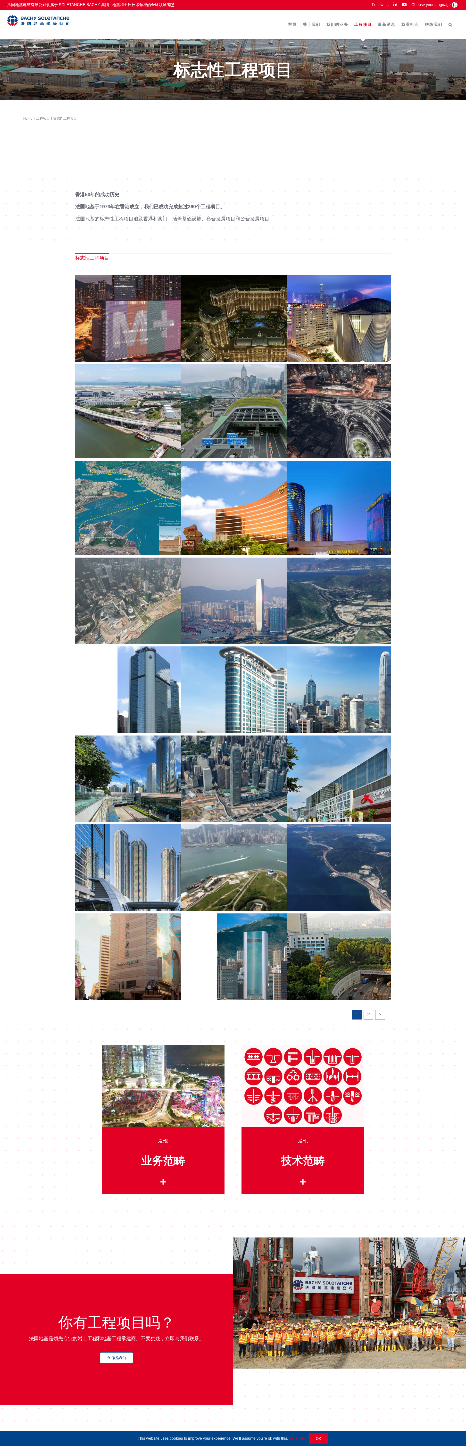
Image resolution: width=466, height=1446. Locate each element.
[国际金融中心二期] (365, 698)
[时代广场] (153, 965)
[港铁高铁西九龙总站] (365, 416)
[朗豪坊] (259, 698)
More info (297, 1438)
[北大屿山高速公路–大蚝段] (365, 876)
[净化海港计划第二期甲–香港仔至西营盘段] (153, 513)
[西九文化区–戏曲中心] (365, 327)
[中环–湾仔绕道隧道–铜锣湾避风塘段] (259, 416)
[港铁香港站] (153, 788)
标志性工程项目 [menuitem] (92, 257)
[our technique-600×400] (303, 1047)
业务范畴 (163, 1160)
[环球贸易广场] (259, 610)
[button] (451, 24)
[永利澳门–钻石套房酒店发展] (259, 513)
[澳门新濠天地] (365, 513)
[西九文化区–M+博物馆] (153, 327)
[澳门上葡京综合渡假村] (259, 327)
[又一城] (365, 788)
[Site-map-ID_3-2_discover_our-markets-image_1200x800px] (163, 1047)
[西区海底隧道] (259, 876)
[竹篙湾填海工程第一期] (365, 610)
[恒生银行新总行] (259, 965)
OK (318, 1438)
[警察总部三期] (153, 698)
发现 (163, 1141)
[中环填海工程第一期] (259, 788)
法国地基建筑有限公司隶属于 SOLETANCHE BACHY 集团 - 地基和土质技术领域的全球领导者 (88, 5)
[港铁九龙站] (153, 876)
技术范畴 (303, 1160)
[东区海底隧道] (365, 965)
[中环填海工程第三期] (153, 610)
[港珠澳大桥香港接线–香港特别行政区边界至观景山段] (153, 416)
